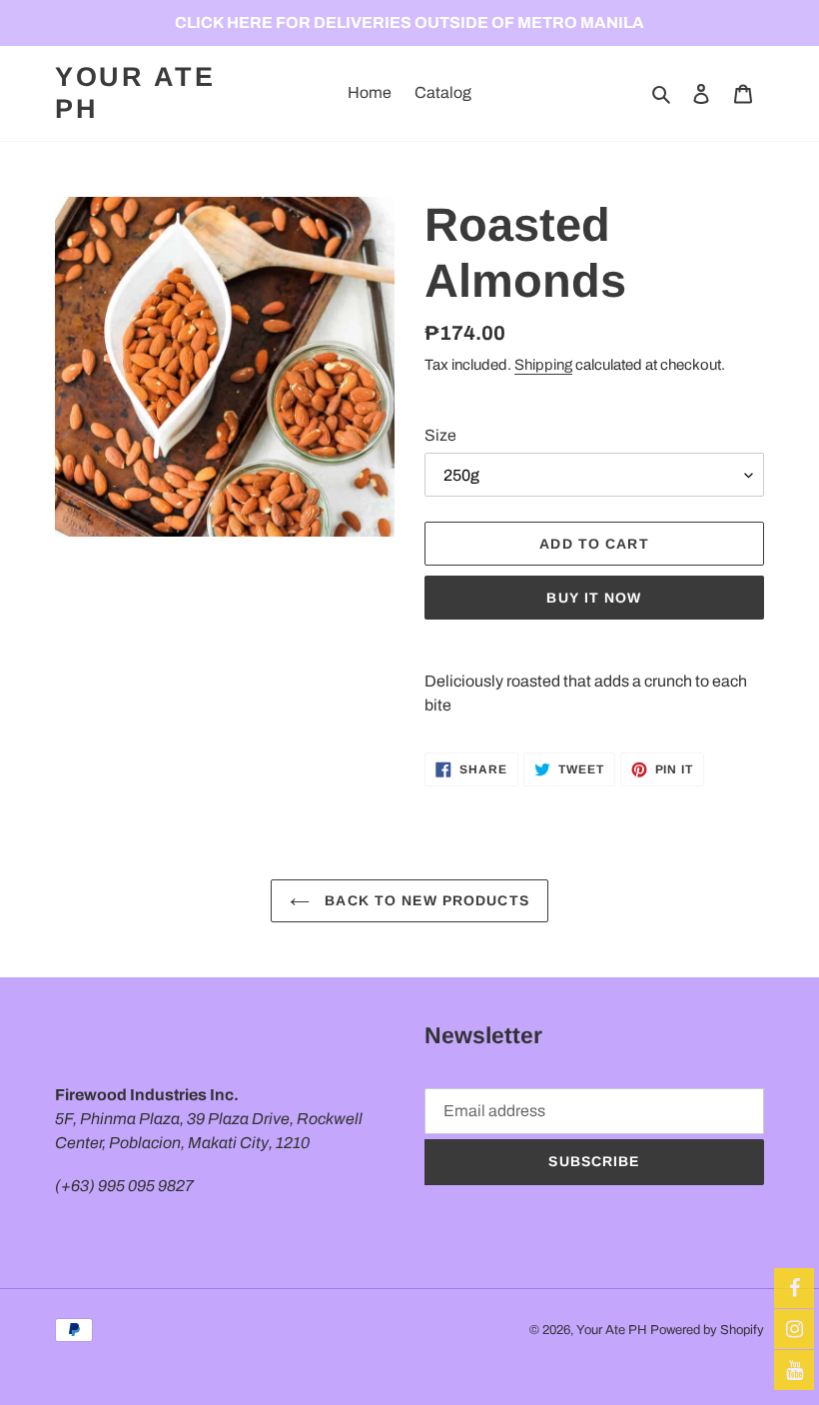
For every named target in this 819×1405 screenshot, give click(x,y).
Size (440, 435)
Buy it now (593, 598)
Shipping (543, 365)
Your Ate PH (135, 93)
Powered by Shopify (707, 1330)
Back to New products (424, 900)
